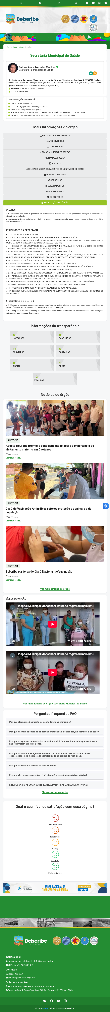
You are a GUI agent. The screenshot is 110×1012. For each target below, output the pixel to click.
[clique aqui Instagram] (65, 1000)
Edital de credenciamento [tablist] (56, 135)
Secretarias (31, 37)
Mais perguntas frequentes (55, 792)
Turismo (57, 37)
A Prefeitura (12, 37)
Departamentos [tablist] (55, 186)
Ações (39, 37)
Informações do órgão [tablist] (55, 203)
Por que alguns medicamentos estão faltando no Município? (40, 722)
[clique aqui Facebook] (51, 1000)
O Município (22, 37)
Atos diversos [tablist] (56, 141)
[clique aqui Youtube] (58, 1000)
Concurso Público (79, 37)
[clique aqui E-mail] (44, 1000)
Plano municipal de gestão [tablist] (55, 152)
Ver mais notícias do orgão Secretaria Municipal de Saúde (55, 703)
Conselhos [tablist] (56, 180)
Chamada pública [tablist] (56, 158)
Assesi (45, 1008)
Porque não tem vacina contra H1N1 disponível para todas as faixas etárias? (48, 775)
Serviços (63, 37)
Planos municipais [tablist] (56, 175)
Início (8, 47)
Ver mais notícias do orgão (55, 589)
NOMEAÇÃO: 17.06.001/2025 (32, 89)
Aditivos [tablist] (56, 163)
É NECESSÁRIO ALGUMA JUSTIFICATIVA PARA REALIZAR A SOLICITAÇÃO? (48, 785)
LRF (70, 37)
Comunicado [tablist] (56, 147)
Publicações (48, 37)
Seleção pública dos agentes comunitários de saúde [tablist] (56, 169)
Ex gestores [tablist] (56, 197)
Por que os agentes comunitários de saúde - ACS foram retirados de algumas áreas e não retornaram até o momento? (53, 742)
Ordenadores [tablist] (56, 191)
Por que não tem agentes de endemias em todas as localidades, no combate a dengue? (54, 731)
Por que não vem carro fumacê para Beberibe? (33, 765)
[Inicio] (5, 37)
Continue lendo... (14, 458)
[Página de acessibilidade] (59, 3)
